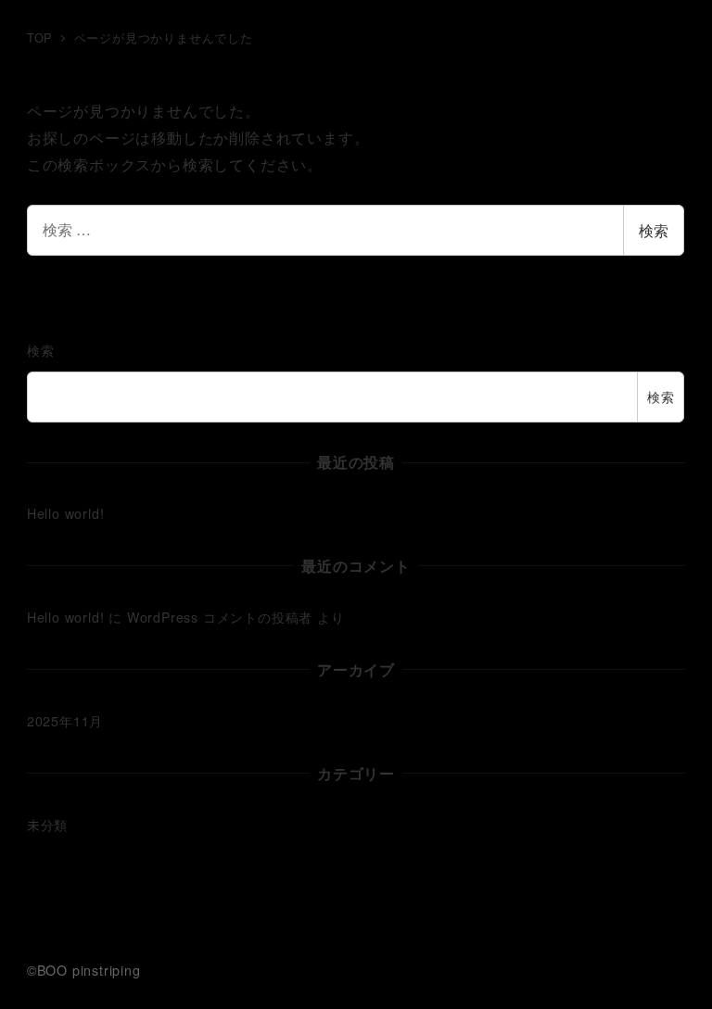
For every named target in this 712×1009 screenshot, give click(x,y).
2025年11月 (65, 721)
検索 (653, 230)
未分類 (47, 824)
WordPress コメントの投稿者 (219, 617)
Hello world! (66, 513)
